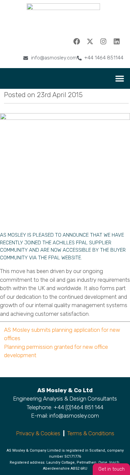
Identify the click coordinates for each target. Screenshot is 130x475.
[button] (120, 78)
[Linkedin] (116, 41)
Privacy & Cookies (38, 433)
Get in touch (111, 469)
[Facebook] (76, 41)
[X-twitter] (90, 41)
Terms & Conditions (90, 433)
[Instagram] (103, 41)
